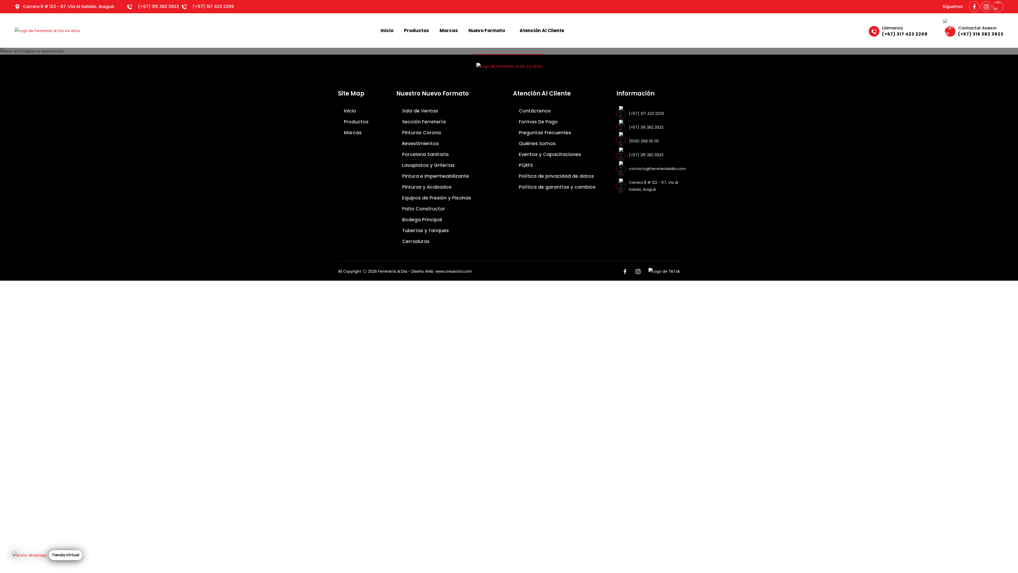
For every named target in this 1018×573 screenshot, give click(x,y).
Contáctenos (534, 111)
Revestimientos (420, 143)
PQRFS (525, 165)
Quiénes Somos (536, 143)
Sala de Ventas (419, 111)
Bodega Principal (421, 219)
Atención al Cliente (542, 30)
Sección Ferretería (423, 122)
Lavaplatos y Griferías (428, 165)
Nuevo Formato (486, 30)
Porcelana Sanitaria (425, 154)
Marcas (449, 30)
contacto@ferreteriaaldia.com (657, 168)
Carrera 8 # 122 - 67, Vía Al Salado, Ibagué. (69, 6)
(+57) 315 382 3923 (158, 6)
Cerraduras (415, 241)
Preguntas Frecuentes (544, 132)
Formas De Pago (537, 122)
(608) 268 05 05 (644, 141)
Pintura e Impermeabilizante (435, 176)
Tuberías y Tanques (425, 230)
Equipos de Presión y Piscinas (436, 198)
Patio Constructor (423, 209)
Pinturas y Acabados (426, 187)
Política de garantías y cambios (556, 187)
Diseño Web (422, 271)
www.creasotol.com (453, 271)
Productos (416, 30)
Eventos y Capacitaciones (549, 154)
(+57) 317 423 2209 (213, 6)
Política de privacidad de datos (555, 176)
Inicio (387, 30)
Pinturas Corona (421, 132)
